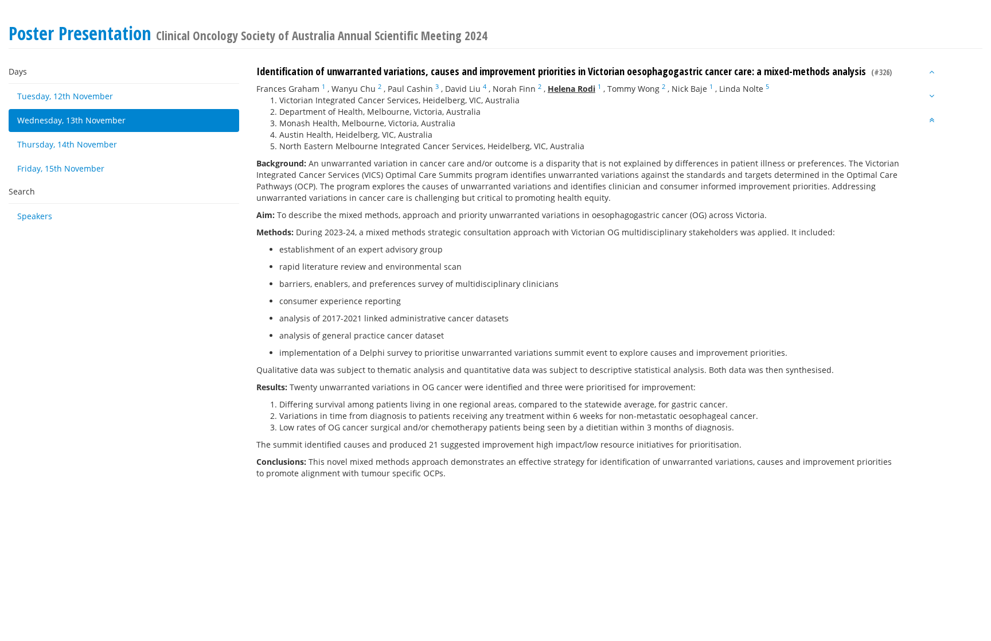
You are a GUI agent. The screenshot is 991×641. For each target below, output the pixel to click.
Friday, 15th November (60, 168)
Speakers (34, 216)
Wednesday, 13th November (71, 120)
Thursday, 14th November (67, 144)
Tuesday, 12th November (65, 96)
